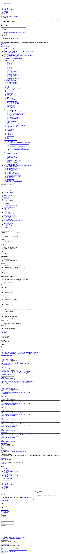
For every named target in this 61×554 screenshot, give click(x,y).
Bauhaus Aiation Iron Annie (13, 173)
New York (9, 95)
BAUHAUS (14, 56)
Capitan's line (10, 154)
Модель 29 (9, 67)
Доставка (6, 11)
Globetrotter (16, 117)
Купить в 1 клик (5, 359)
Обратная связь (4, 510)
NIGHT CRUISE (11, 105)
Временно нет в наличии (11, 236)
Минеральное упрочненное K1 (13, 299)
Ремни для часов (17, 58)
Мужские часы (10, 145)
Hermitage (15, 118)
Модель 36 (9, 68)
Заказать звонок (14, 16)
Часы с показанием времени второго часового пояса (18, 309)
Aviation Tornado (11, 172)
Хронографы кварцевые (16, 150)
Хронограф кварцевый (11, 260)
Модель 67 (16, 74)
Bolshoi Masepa (19, 111)
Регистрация (7, 3)
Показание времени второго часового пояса (16, 279)
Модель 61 (9, 72)
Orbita (8, 128)
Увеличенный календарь (11, 274)
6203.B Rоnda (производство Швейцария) (16, 265)
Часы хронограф (9, 311)
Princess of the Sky (11, 107)
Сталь (6, 287)
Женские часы (10, 141)
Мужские (7, 253)
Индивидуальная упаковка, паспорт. (14, 323)
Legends (9, 122)
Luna (8, 97)
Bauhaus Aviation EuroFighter (14, 176)
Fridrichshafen (10, 90)
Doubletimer (9, 115)
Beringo (14, 110)
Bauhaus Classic (10, 177)
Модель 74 (16, 75)
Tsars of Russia (10, 136)
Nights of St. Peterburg (12, 126)
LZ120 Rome (10, 98)
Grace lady (9, 87)
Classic (13, 156)
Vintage (8, 137)
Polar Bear (9, 130)
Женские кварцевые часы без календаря (20, 142)
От (1, 232)
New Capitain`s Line (11, 94)
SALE (5, 13)
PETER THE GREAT (12, 129)
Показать (6, 331)
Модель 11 (9, 63)
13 (21, 220)
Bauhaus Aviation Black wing (14, 175)
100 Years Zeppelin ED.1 (12, 82)
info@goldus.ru (40, 492)
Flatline (8, 86)
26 (11, 221)
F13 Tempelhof (10, 158)
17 (8, 208)
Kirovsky (9, 119)
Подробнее (3, 358)
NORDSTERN (10, 106)
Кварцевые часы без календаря (17, 146)
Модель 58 (16, 71)
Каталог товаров (5, 44)
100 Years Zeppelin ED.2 (12, 83)
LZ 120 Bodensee (11, 91)
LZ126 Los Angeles (11, 99)
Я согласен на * (15, 451)
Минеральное (8, 297)
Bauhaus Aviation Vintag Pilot (14, 168)
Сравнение (12, 359)
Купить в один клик (17, 538)
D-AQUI (14, 157)
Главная (6, 8)
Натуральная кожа (10, 328)
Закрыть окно (4, 43)
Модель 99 (9, 79)
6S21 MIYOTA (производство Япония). (15, 267)
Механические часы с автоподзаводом (19, 149)
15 (16, 205)
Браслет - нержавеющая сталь (12, 316)
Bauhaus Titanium (11, 180)
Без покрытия (8, 292)
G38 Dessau (17, 162)
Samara (8, 133)
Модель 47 (9, 70)
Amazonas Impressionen (12, 153)
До (16, 232)
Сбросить (6, 332)
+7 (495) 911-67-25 (5, 511)
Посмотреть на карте (27, 497)
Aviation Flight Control (12, 169)
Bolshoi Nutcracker (21, 113)
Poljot (8, 62)
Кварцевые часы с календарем (17, 148)
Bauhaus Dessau (10, 179)
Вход (5, 1)
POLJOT (11, 48)
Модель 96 (16, 78)
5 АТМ (7, 304)
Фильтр (2, 334)
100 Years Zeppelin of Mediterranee (15, 89)
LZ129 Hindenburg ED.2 (13, 103)
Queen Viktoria (10, 132)
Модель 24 (9, 66)
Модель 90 (9, 76)
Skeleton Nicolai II (11, 134)
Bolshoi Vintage (19, 114)
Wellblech (15, 164)
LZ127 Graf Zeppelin (12, 101)
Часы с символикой (8, 9)
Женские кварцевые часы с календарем (19, 144)
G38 (11, 161)
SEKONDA (14, 52)
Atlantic (8, 85)
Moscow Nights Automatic (13, 123)
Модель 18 (9, 64)
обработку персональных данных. (18, 32)
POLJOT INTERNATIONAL (26, 51)
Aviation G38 (10, 171)
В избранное (4, 360)
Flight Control (18, 160)
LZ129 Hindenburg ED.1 (13, 102)
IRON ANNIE (15, 54)
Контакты (6, 12)
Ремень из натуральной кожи (12, 318)
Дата (6, 272)
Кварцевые (8, 259)
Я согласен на (14, 32)
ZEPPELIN (13, 50)
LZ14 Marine (10, 93)
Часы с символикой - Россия (26, 55)
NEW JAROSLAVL (23, 125)
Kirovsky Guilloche (11, 121)
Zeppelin (7, 242)
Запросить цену (14, 551)
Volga (8, 138)
